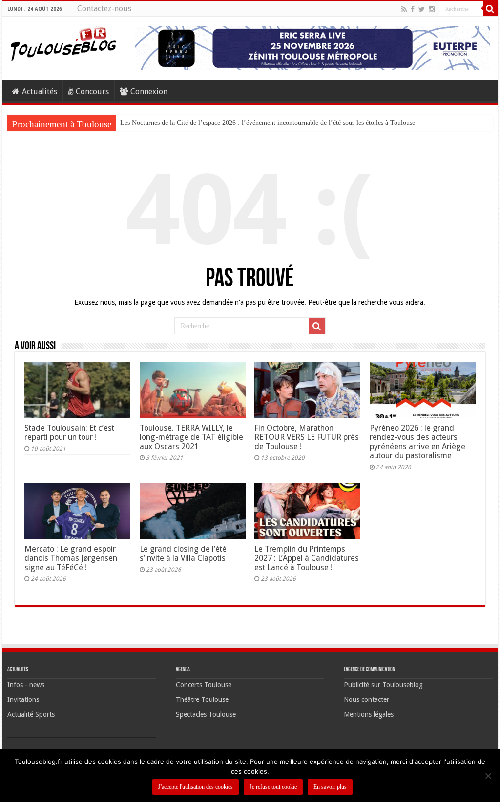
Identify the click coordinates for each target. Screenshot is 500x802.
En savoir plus (330, 786)
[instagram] (432, 9)
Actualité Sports (31, 714)
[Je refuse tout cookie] (488, 776)
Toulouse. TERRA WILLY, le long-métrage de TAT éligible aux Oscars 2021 (191, 437)
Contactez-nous (104, 8)
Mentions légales (369, 714)
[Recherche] (490, 8)
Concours (92, 91)
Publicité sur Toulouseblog (383, 685)
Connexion (148, 91)
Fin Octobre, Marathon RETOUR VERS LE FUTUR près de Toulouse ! (306, 437)
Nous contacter (366, 699)
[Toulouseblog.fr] (63, 42)
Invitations (23, 699)
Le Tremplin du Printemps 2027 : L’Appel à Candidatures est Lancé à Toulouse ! (306, 558)
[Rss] (404, 9)
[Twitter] (421, 9)
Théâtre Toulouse (202, 699)
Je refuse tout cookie (273, 786)
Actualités (39, 91)
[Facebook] (413, 9)
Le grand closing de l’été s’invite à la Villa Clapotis (183, 553)
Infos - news (25, 685)
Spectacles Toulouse (206, 714)
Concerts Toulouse (203, 685)
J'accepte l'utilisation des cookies (195, 786)
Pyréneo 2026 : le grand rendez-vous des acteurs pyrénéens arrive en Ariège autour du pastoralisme (417, 441)
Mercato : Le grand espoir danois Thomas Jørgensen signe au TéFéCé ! (70, 558)
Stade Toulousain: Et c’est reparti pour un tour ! (69, 432)
